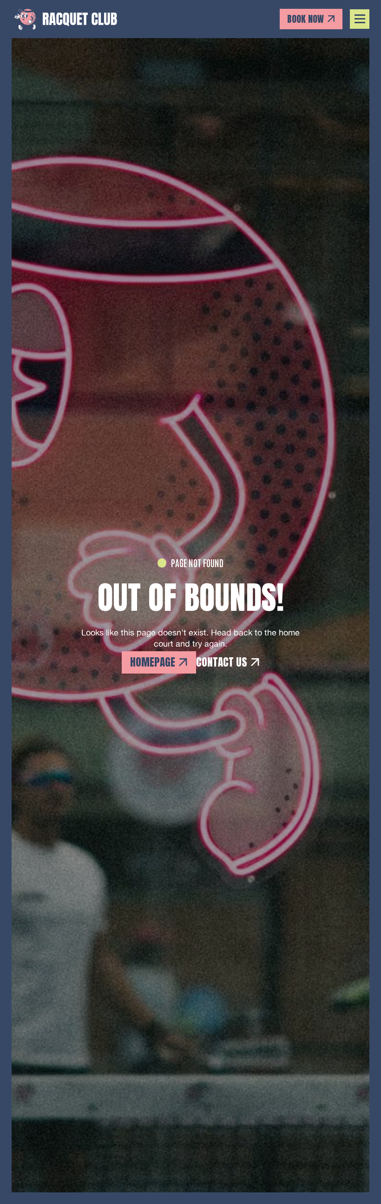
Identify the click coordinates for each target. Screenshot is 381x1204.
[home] (65, 18)
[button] (360, 19)
